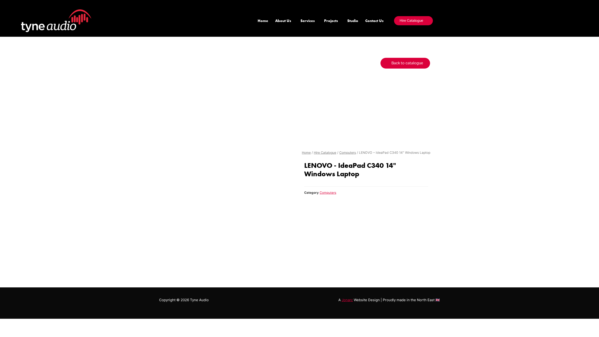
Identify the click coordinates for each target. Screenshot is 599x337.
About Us (283, 20)
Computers (347, 152)
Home (263, 20)
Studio (352, 20)
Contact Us (374, 20)
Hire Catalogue (325, 152)
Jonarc (347, 300)
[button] (413, 20)
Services (307, 20)
